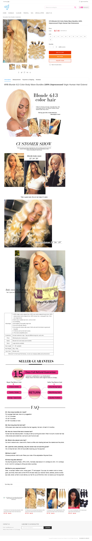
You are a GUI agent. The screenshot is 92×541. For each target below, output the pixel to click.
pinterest (24, 72)
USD (50, 30)
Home (4, 13)
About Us (49, 13)
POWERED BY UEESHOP (84, 538)
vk (27, 72)
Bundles (11, 13)
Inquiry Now (60, 60)
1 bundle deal (18, 17)
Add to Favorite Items (56, 64)
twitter (21, 72)
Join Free (86, 1)
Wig (32, 13)
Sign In (82, 1)
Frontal (26, 13)
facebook (18, 72)
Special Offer (39, 13)
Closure (18, 13)
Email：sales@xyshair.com (8, 527)
